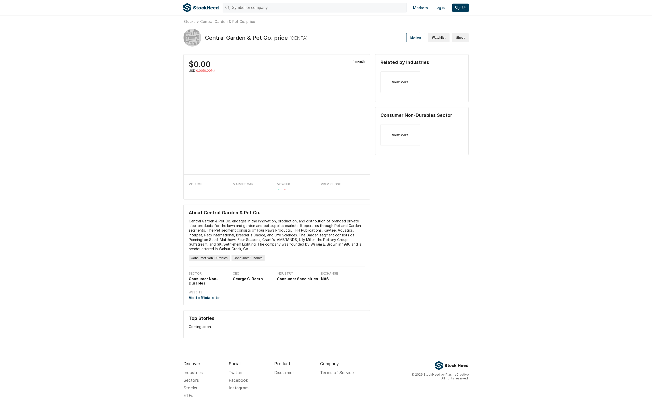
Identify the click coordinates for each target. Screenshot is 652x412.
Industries (193, 372)
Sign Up (460, 8)
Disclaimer (284, 372)
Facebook (238, 380)
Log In (440, 8)
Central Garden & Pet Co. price (227, 21)
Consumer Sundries (248, 258)
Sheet (460, 37)
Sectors (191, 380)
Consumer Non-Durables (209, 258)
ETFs (188, 395)
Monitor (415, 37)
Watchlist (438, 37)
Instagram (239, 387)
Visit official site (204, 297)
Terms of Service (337, 372)
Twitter (236, 372)
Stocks (189, 21)
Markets (420, 8)
